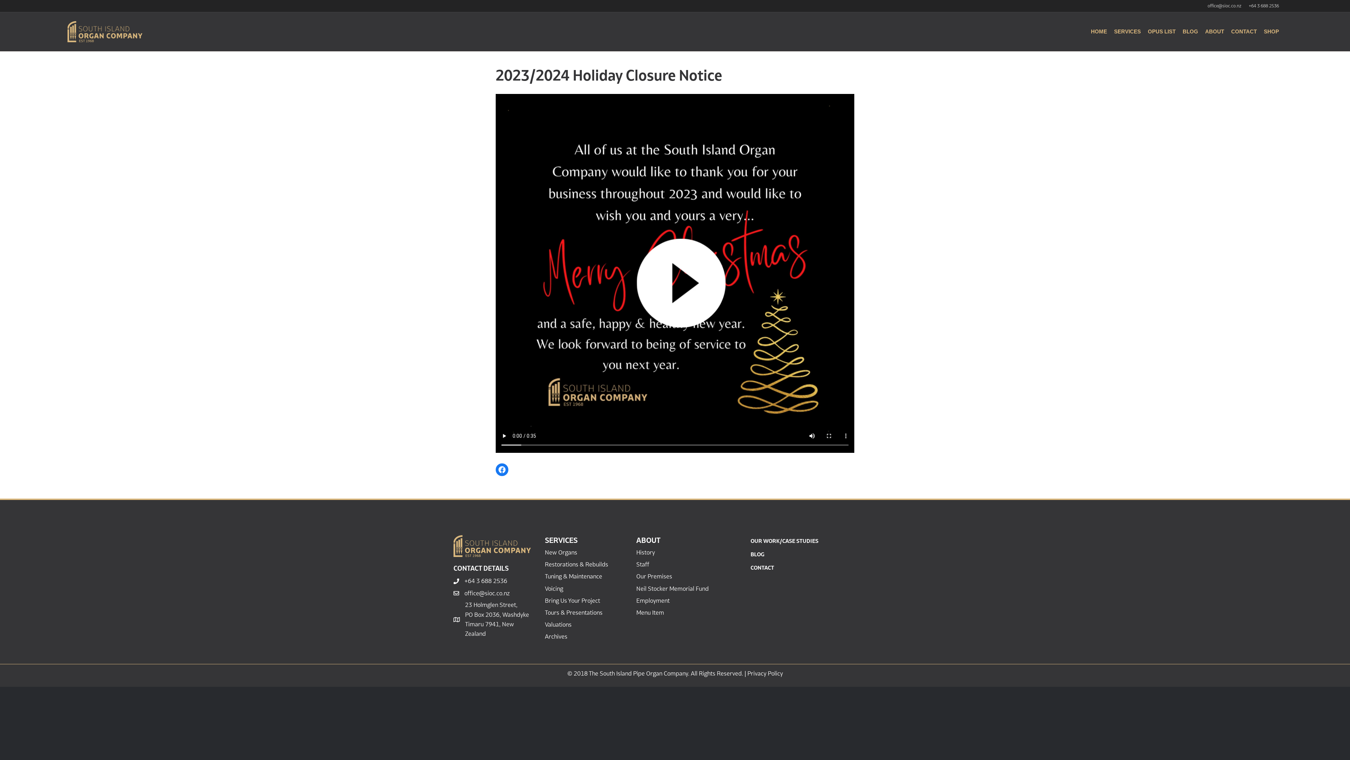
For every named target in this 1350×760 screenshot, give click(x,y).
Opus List (1162, 31)
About (1214, 31)
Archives (556, 636)
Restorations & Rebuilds (576, 564)
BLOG (757, 554)
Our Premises (654, 576)
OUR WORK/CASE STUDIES (784, 541)
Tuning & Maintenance (573, 576)
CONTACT (762, 567)
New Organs (561, 552)
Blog (1190, 31)
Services (1127, 31)
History (645, 552)
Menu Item (650, 612)
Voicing (554, 588)
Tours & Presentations (574, 612)
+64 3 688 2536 (1264, 5)
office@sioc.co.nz (1224, 5)
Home (1099, 31)
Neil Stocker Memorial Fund (672, 588)
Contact (1244, 31)
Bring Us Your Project (572, 600)
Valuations (558, 624)
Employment (653, 600)
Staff (642, 564)
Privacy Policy (765, 673)
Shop (1271, 31)
